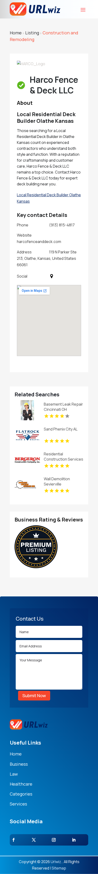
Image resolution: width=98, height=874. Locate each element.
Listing (32, 33)
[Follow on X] (34, 840)
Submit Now (34, 695)
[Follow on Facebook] (13, 840)
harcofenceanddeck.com (39, 241)
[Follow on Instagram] (54, 840)
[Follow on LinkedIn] (74, 840)
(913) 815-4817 (62, 225)
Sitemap (59, 868)
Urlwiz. (56, 861)
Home (16, 33)
